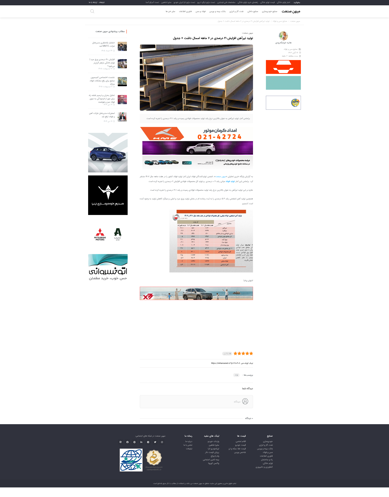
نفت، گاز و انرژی (236, 11)
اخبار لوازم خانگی (283, 2)
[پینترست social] (134, 442)
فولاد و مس (201, 11)
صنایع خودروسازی (269, 11)
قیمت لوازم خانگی (267, 2)
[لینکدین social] (141, 442)
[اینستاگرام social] (162, 442)
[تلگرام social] (148, 442)
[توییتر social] (155, 442)
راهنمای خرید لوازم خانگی (248, 2)
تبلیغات (102, 2)
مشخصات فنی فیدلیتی (226, 2)
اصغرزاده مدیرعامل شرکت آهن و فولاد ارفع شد (102, 115)
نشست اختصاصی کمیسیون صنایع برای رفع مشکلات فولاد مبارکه (102, 81)
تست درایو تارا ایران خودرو (184, 2)
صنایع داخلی (252, 11)
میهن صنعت (295, 21)
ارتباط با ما (93, 2)
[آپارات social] (120, 442)
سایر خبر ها (170, 11)
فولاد (236, 375)
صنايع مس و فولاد (280, 21)
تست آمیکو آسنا (152, 2)
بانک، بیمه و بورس (217, 11)
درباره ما (188, 441)
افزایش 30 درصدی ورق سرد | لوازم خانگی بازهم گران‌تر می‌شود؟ (102, 63)
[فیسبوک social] (127, 442)
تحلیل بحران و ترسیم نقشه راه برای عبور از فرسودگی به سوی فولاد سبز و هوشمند (102, 99)
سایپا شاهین (166, 2)
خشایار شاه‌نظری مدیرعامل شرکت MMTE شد (103, 44)
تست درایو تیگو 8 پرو (206, 2)
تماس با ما (188, 445)
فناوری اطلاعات (185, 11)
